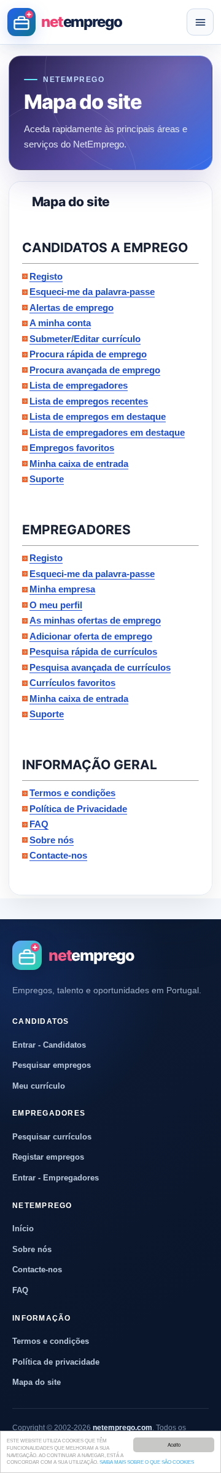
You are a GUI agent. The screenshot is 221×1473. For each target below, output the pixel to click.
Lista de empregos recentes (88, 401)
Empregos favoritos (71, 447)
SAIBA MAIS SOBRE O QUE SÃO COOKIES (146, 1462)
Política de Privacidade (78, 809)
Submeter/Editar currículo (85, 339)
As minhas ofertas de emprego (95, 620)
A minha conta (60, 323)
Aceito (174, 1444)
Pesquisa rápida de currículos (93, 651)
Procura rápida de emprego (88, 354)
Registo (46, 276)
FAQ (38, 824)
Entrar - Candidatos (49, 1045)
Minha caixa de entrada (78, 463)
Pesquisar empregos (51, 1065)
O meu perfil (55, 605)
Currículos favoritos (72, 682)
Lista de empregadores (78, 385)
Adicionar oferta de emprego (90, 636)
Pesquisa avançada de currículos (100, 667)
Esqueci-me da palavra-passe (92, 291)
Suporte (46, 479)
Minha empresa (62, 589)
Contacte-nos (58, 855)
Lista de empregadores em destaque (107, 432)
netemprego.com (122, 1427)
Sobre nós (51, 840)
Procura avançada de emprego (94, 370)
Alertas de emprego (71, 307)
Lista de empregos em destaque (97, 416)
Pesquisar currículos (51, 1136)
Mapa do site (36, 1382)
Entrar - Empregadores (55, 1177)
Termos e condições (72, 793)
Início (23, 1228)
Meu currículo (38, 1086)
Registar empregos (48, 1157)
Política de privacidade (55, 1362)
